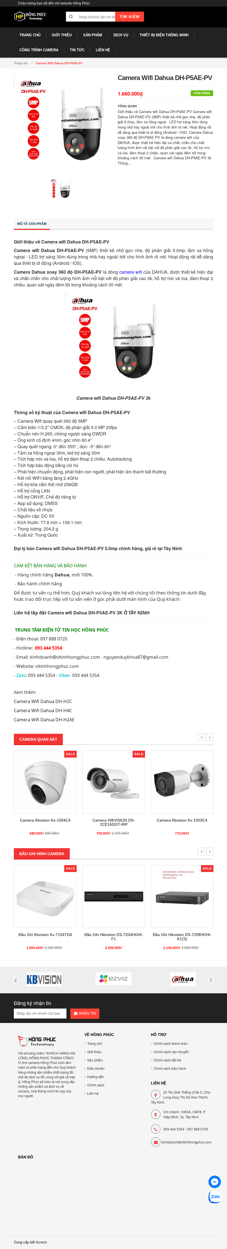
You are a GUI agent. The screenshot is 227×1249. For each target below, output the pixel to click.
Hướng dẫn (95, 1076)
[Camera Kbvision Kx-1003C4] (182, 782)
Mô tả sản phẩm (32, 224)
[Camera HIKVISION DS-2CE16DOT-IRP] (113, 782)
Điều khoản (96, 1068)
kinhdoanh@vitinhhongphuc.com (186, 1142)
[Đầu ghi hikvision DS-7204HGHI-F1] (113, 896)
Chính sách (95, 1085)
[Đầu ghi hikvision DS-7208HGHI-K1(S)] (182, 896)
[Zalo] (214, 1198)
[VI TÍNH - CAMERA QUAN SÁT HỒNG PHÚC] (30, 19)
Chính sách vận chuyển (171, 1051)
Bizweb (41, 1242)
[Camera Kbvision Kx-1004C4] (45, 782)
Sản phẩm (95, 1060)
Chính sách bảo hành (170, 1068)
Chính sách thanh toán (171, 1043)
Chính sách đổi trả (167, 1060)
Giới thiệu (94, 1051)
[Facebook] (214, 1182)
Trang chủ (20, 63)
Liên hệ (93, 1093)
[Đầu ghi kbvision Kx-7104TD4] (45, 896)
